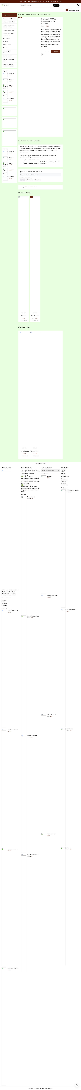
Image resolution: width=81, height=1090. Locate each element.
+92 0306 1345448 (74, 10)
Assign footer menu (40, 463)
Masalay (5, 47)
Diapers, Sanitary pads (8, 30)
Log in (22, 180)
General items (6, 38)
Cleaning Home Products (9, 18)
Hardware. (5, 41)
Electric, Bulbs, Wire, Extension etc (8, 34)
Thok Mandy (36, 1088)
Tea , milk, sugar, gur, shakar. (8, 60)
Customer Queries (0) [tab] (34, 140)
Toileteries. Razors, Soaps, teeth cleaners (8, 65)
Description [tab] (22, 140)
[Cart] (78, 5)
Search (56, 5)
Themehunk (49, 1088)
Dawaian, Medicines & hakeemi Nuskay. (8, 26)
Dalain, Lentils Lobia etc (9, 21)
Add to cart (55, 51)
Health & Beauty (7, 44)
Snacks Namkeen (7, 56)
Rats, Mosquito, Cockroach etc (7, 51)
